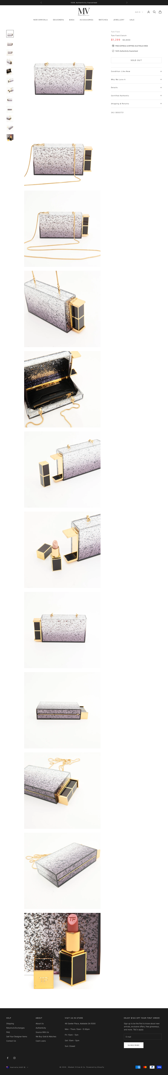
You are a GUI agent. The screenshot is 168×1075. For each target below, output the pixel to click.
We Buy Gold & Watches (46, 1036)
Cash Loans (41, 1041)
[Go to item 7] (10, 90)
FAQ (8, 1032)
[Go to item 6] (10, 81)
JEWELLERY (118, 20)
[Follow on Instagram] (14, 1058)
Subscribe (134, 1045)
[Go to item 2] (10, 43)
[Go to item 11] (10, 128)
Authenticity (41, 1028)
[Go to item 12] (10, 137)
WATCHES (103, 20)
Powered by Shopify (95, 1067)
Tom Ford (115, 32)
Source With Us (42, 1032)
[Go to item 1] (10, 33)
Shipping (10, 1023)
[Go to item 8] (10, 100)
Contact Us (11, 1041)
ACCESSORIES (86, 20)
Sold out (136, 60)
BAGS (72, 20)
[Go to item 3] (10, 52)
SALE (132, 20)
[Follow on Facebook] (7, 1058)
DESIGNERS (58, 20)
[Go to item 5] (10, 71)
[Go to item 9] (10, 109)
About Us (40, 1023)
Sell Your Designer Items (16, 1036)
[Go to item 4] (10, 62)
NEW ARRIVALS (40, 20)
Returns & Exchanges (15, 1028)
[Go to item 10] (10, 118)
